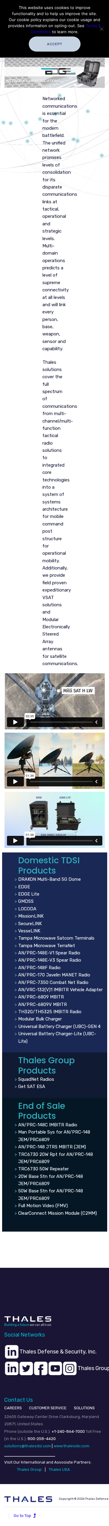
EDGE (24, 887)
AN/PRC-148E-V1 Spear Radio (49, 953)
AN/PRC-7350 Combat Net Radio (53, 982)
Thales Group (29, 1469)
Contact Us (18, 1400)
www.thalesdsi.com (71, 1446)
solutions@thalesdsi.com (27, 1446)
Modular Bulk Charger (40, 1019)
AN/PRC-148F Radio (39, 967)
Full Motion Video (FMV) (43, 1205)
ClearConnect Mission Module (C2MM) (57, 1213)
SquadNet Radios (36, 1079)
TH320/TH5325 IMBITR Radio (49, 1011)
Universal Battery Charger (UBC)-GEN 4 (59, 1026)
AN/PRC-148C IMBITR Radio (47, 1125)
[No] (101, 29)
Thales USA (59, 1469)
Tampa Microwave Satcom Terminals (56, 938)
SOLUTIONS (84, 1408)
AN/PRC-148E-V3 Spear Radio (49, 960)
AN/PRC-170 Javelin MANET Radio (54, 975)
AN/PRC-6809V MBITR (42, 1004)
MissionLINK (31, 916)
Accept (54, 44)
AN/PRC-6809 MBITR (41, 997)
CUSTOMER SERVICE (48, 1408)
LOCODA (27, 909)
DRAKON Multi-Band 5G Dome (49, 879)
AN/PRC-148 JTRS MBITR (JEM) (52, 1147)
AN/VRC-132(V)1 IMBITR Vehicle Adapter (60, 989)
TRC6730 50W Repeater (43, 1169)
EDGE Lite (28, 894)
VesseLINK (29, 931)
